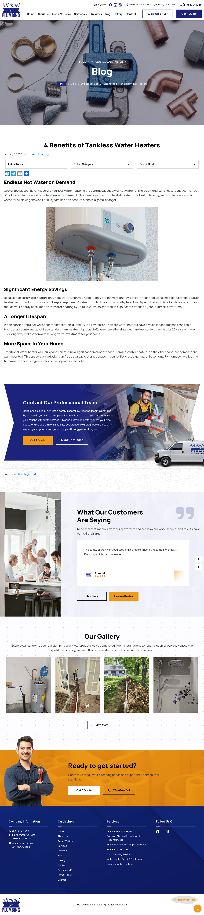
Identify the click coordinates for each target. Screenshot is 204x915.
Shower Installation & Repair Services (126, 844)
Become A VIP (65, 870)
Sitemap (62, 879)
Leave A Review (123, 596)
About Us (63, 836)
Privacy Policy (65, 874)
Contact (62, 865)
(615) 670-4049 (192, 4)
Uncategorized (89, 83)
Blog (73, 83)
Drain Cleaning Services (119, 854)
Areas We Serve (66, 841)
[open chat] (197, 908)
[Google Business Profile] (120, 5)
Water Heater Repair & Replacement (126, 859)
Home (61, 831)
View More (92, 596)
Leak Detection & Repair (119, 831)
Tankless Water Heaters (120, 863)
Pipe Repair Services (117, 849)
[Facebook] (110, 5)
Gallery (61, 860)
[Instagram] (115, 5)
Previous (198, 567)
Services (62, 845)
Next (198, 559)
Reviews (62, 850)
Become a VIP (159, 13)
